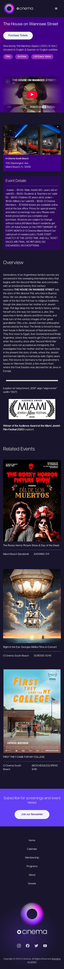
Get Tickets (32, 494)
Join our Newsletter (32, 814)
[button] (56, 8)
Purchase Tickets (18, 35)
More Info (32, 507)
